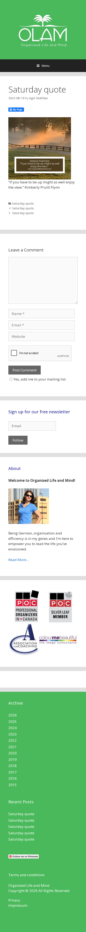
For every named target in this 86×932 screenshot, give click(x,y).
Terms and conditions (26, 874)
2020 (12, 753)
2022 (12, 740)
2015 (12, 784)
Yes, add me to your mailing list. (40, 379)
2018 (12, 765)
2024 (12, 727)
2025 (12, 721)
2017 (12, 772)
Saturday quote (23, 203)
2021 (12, 746)
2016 (12, 778)
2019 (12, 759)
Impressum (17, 905)
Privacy (14, 900)
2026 (12, 715)
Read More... (18, 559)
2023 (12, 734)
